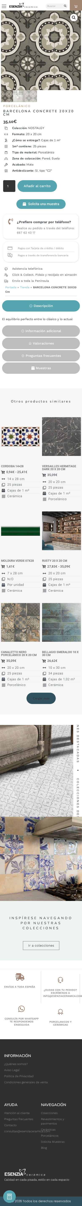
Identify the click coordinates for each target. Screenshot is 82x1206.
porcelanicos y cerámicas (60, 1023)
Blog (44, 1147)
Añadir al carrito (37, 186)
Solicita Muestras (53, 1141)
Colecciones (49, 1113)
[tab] (41, 306)
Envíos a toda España (19, 986)
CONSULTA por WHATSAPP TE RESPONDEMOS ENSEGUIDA (22, 1021)
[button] (74, 17)
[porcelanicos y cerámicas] (60, 1012)
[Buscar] (65, 6)
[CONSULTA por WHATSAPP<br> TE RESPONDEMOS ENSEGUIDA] (21, 1008)
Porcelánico (17, 106)
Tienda (24, 287)
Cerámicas (48, 1129)
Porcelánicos (49, 1135)
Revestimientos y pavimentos (52, 1121)
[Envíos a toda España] (19, 977)
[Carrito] (76, 6)
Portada (10, 287)
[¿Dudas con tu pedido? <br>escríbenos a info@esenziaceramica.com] (60, 980)
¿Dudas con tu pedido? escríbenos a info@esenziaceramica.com (62, 993)
